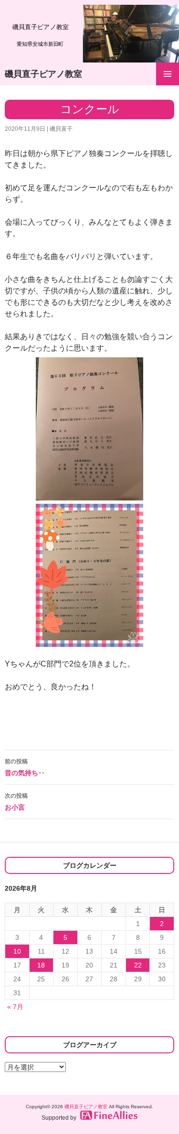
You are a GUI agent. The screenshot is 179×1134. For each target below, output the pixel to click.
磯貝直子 (61, 128)
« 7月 (15, 1006)
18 (41, 965)
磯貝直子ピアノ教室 (43, 74)
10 (17, 951)
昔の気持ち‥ (25, 767)
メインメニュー (167, 73)
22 (138, 965)
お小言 (16, 801)
